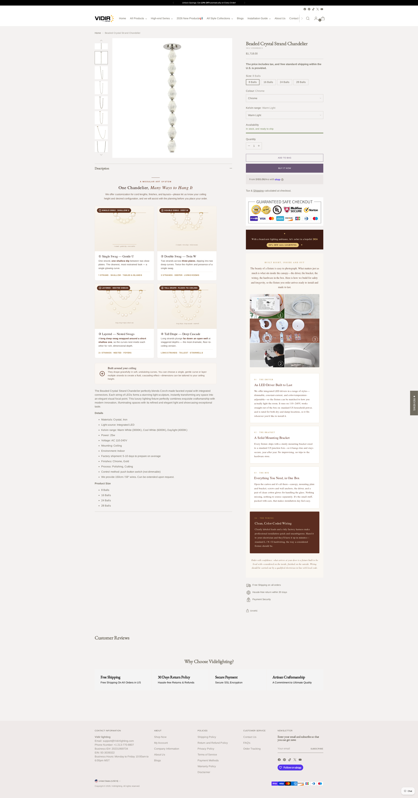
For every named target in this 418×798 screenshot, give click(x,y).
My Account (161, 742)
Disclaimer (204, 772)
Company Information (166, 748)
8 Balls (253, 82)
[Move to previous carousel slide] (313, 709)
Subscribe (317, 749)
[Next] (244, 3)
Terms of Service (207, 754)
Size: (253, 76)
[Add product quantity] (259, 146)
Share (253, 611)
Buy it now (284, 168)
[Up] (101, 40)
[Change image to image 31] (101, 57)
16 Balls (268, 82)
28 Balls (301, 82)
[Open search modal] (308, 18)
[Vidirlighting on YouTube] (321, 9)
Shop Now (160, 737)
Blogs (157, 760)
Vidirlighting (117, 786)
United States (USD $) (108, 781)
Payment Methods (208, 760)
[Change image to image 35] (101, 117)
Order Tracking (252, 748)
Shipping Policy (207, 737)
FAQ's (246, 742)
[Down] (101, 154)
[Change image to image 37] (101, 147)
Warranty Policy (207, 766)
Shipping (258, 190)
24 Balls (284, 82)
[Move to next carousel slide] (320, 709)
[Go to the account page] (314, 18)
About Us (159, 754)
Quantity (251, 139)
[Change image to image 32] (101, 72)
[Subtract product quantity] (249, 146)
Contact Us (249, 737)
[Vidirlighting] (104, 18)
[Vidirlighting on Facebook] (304, 9)
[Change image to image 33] (101, 87)
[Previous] (173, 3)
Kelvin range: (260, 107)
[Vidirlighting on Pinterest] (309, 9)
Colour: (255, 90)
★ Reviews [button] (414, 403)
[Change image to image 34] (101, 102)
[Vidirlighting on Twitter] (317, 9)
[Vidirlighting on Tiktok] (313, 9)
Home (98, 33)
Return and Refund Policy (213, 742)
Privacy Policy (206, 748)
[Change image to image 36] (101, 132)
